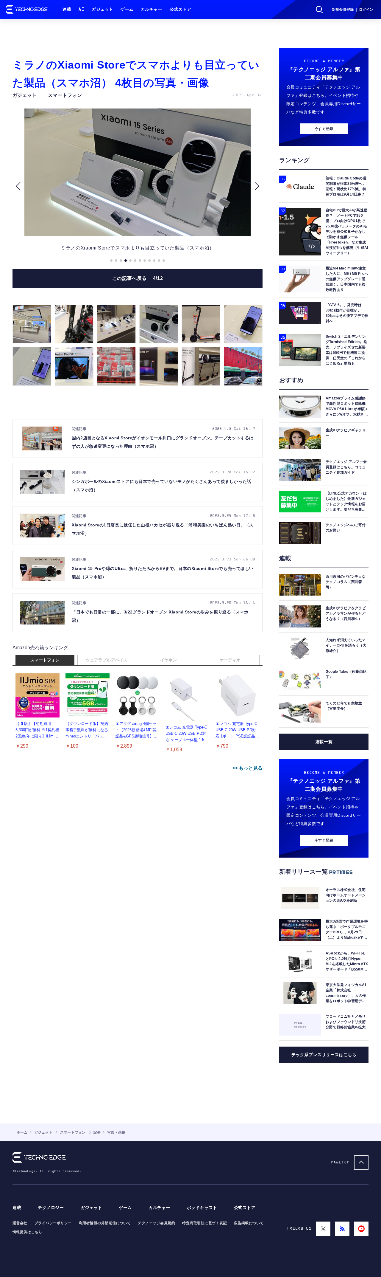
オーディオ (230, 660)
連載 (67, 9)
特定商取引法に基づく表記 (204, 1223)
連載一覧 (323, 741)
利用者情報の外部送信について (105, 1223)
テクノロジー (51, 1207)
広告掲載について (249, 1223)
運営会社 (20, 1223)
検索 (319, 9)
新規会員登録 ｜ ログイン (352, 9)
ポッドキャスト (202, 1207)
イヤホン (168, 660)
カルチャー (152, 9)
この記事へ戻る (137, 278)
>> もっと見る (247, 768)
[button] (18, 186)
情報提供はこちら (27, 1232)
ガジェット (102, 9)
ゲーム (127, 9)
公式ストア (180, 9)
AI (81, 9)
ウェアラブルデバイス (106, 660)
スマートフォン (45, 660)
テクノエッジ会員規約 (156, 1223)
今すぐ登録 (324, 129)
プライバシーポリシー (53, 1223)
